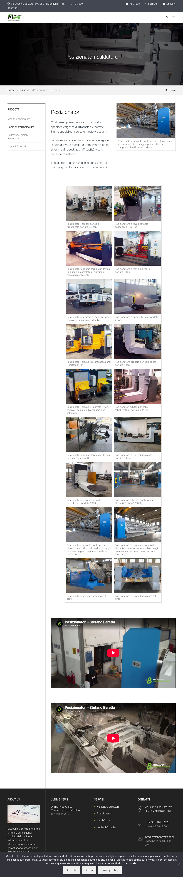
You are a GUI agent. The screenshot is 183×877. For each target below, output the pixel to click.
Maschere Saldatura (19, 118)
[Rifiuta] (178, 864)
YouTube (134, 3)
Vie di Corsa (103, 820)
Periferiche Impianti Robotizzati (18, 137)
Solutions (23, 90)
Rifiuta (89, 870)
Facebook (152, 3)
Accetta (71, 870)
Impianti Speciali (17, 146)
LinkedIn (170, 3)
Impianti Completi (106, 827)
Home (11, 90)
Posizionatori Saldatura (21, 126)
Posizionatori (104, 813)
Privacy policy (110, 870)
